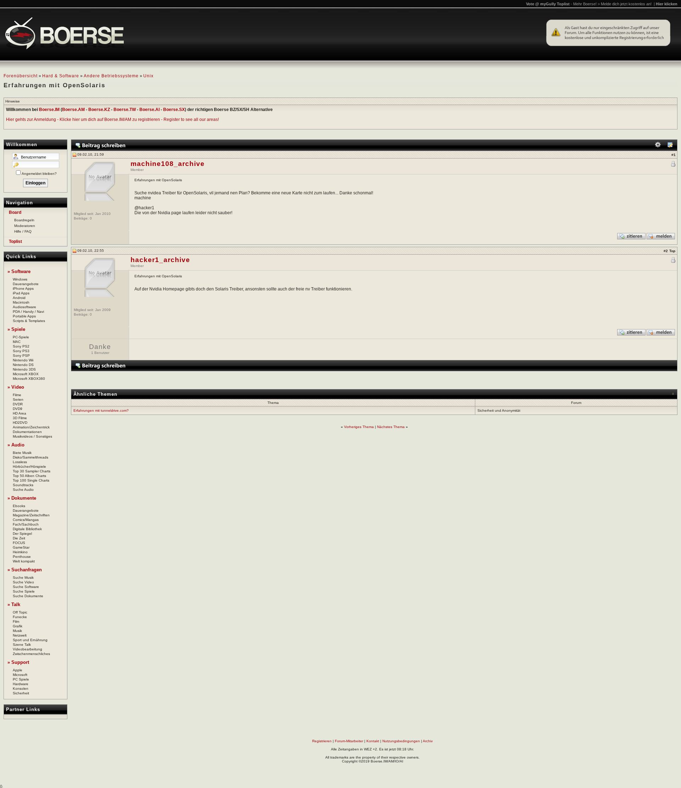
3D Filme (20, 418)
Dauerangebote (26, 284)
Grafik (17, 626)
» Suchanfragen (24, 569)
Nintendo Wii (23, 360)
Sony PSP (21, 355)
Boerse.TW (125, 109)
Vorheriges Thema (359, 427)
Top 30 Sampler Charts (31, 471)
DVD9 (17, 409)
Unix (148, 75)
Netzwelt (20, 635)
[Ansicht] (670, 146)
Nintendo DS (23, 365)
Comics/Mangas (26, 520)
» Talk (13, 604)
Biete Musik (22, 453)
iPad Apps (21, 293)
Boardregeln (24, 220)
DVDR (18, 404)
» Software (19, 271)
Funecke (20, 617)
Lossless (20, 462)
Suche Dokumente (28, 596)
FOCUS (19, 543)
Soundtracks (23, 485)
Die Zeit (19, 538)
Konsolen (20, 688)
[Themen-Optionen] (658, 146)
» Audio (15, 445)
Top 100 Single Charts (31, 480)
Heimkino (20, 552)
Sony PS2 (21, 346)
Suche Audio (23, 490)
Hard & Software (60, 75)
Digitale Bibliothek (27, 529)
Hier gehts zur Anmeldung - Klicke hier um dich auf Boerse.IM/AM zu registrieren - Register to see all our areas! (112, 119)
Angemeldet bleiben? (39, 174)
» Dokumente (21, 498)
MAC (17, 342)
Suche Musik (23, 577)
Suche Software (26, 587)
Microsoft (20, 675)
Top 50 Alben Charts (29, 476)
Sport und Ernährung (30, 640)
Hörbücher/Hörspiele (29, 466)
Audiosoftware (24, 307)
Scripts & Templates (29, 321)
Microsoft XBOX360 (29, 379)
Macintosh (21, 302)
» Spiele (16, 329)
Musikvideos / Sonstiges (32, 436)
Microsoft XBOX (26, 374)
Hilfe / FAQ (23, 231)
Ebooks (19, 506)
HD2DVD (20, 422)
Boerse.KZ (99, 109)
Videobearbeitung (27, 649)
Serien (18, 399)
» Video (15, 387)
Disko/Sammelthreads (30, 457)
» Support (18, 662)
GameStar (21, 547)
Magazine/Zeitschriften (31, 515)
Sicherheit (21, 693)
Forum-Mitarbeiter (349, 741)
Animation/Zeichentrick (31, 427)
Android (19, 298)
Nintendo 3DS (24, 369)
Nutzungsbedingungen (401, 741)
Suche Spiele (24, 591)
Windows (20, 279)
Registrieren (322, 741)
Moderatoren (24, 226)
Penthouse (22, 557)
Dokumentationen (27, 432)
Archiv (428, 741)
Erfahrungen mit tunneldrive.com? (101, 410)
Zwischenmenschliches (31, 654)
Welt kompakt (24, 561)
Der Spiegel (22, 533)
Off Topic (20, 612)
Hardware (20, 684)
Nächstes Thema (391, 427)
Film (16, 621)
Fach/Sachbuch (26, 524)
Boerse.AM (73, 109)
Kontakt (372, 741)
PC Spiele (21, 679)
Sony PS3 (21, 351)
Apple (17, 670)
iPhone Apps (23, 288)
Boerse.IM (49, 109)
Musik (17, 631)
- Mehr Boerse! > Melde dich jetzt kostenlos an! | (624, 4)
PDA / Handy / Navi (28, 311)
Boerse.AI (149, 109)
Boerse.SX (174, 109)
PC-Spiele (21, 337)
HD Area (19, 413)
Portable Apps (24, 316)
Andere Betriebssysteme (111, 75)
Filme (17, 395)
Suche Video (23, 582)
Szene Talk (22, 645)
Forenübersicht (21, 75)
